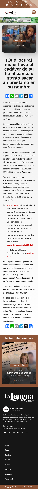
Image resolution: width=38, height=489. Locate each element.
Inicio (7, 445)
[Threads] (26, 5)
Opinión (8, 455)
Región (7, 450)
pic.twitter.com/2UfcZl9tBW (20, 245)
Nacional (8, 469)
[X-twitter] (12, 5)
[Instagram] (31, 5)
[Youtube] (16, 5)
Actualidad (9, 479)
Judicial (7, 460)
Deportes (8, 474)
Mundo (7, 464)
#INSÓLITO (12, 205)
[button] (1, 361)
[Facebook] (7, 5)
